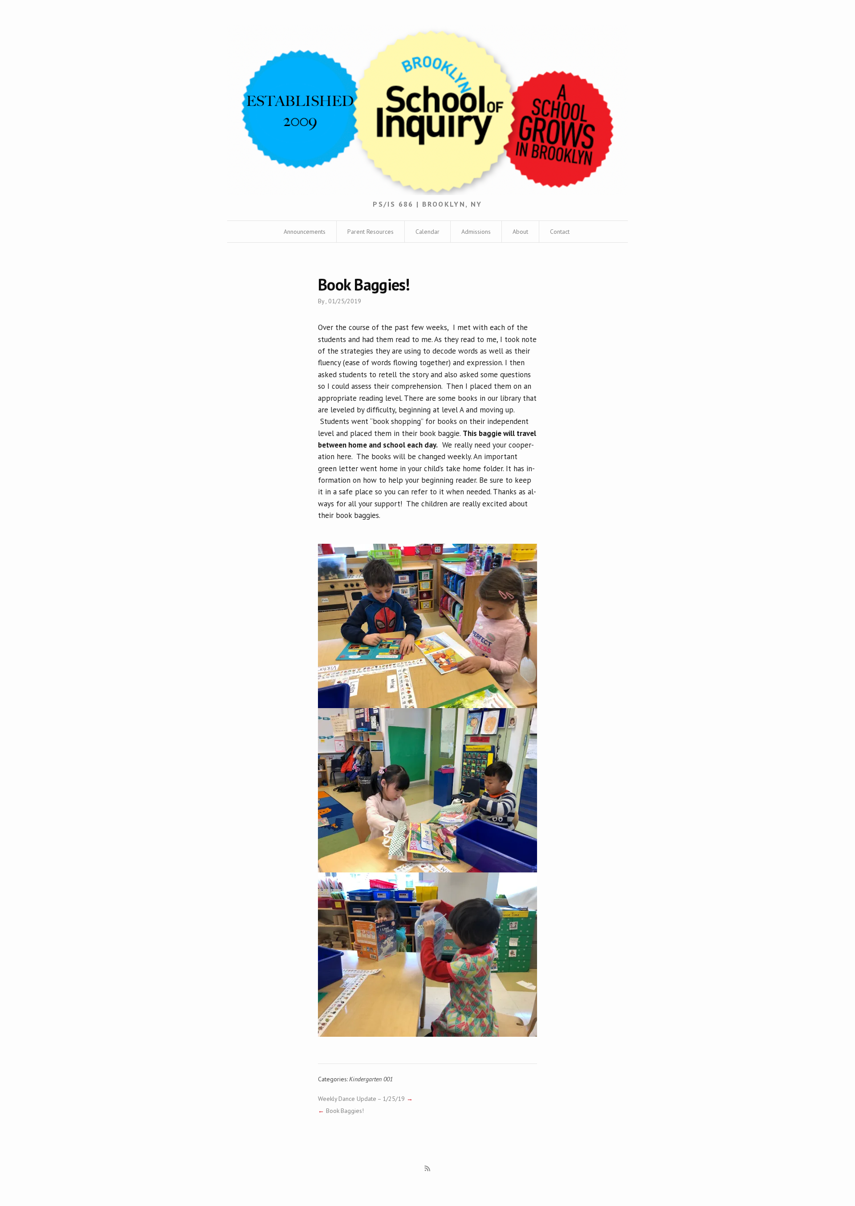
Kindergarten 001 (370, 1079)
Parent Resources (370, 232)
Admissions (476, 232)
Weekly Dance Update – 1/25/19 (361, 1099)
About (520, 232)
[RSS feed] (427, 1168)
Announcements (305, 232)
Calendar (427, 232)
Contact (560, 232)
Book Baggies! (345, 1111)
